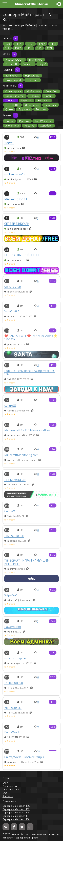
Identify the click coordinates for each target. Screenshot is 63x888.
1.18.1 (29, 48)
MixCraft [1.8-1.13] (16, 199)
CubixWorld (12, 511)
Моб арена (33, 91)
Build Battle (12, 104)
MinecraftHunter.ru (31, 4)
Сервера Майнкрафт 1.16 (16, 819)
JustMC (9, 143)
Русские (24, 120)
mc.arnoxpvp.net (15, 658)
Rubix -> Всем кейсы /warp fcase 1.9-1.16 (29, 372)
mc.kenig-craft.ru (15, 174)
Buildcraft (11, 64)
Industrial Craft (14, 59)
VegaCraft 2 (11, 311)
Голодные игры (14, 95)
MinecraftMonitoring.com (21, 455)
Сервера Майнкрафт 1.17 (16, 815)
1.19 (7, 48)
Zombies (41, 109)
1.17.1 (49, 48)
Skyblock (26, 100)
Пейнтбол (51, 91)
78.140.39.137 (13, 707)
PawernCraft (12, 626)
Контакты (8, 796)
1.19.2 (42, 43)
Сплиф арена (13, 91)
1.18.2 (18, 48)
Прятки (48, 95)
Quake (9, 109)
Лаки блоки (32, 104)
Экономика (12, 125)
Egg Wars (24, 109)
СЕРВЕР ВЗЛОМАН (16, 223)
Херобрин (46, 125)
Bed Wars (43, 100)
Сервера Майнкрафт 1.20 (16, 805)
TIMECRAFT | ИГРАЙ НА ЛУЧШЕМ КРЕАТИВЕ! (27, 562)
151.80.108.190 (13, 683)
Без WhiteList (43, 120)
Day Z (42, 64)
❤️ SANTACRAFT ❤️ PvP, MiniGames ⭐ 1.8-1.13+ (30, 337)
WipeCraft (11, 595)
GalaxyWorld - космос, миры (24, 757)
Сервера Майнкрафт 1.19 (16, 809)
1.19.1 (53, 43)
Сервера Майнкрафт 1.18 (16, 812)
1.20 (7, 43)
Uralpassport (13, 79)
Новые (9, 120)
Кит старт (32, 79)
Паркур (34, 95)
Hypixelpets (32, 75)
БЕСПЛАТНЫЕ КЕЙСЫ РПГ (22, 255)
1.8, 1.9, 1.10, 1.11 (14, 535)
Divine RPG (35, 59)
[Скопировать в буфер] (23, 148)
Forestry (28, 64)
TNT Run (10, 100)
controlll (10, 405)
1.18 (39, 48)
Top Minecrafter (15, 479)
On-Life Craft (12, 286)
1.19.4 (19, 43)
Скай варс (51, 104)
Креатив (29, 125)
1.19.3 (30, 43)
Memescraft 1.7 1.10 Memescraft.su (27, 430)
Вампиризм (12, 75)
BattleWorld (12, 732)
